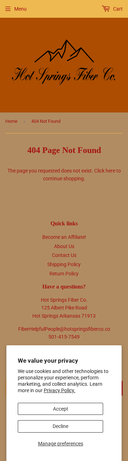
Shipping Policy (64, 264)
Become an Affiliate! (64, 237)
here (110, 171)
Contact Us (64, 255)
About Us (64, 246)
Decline (60, 426)
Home (11, 121)
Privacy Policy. (59, 390)
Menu (20, 9)
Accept (60, 409)
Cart (117, 9)
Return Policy (64, 273)
